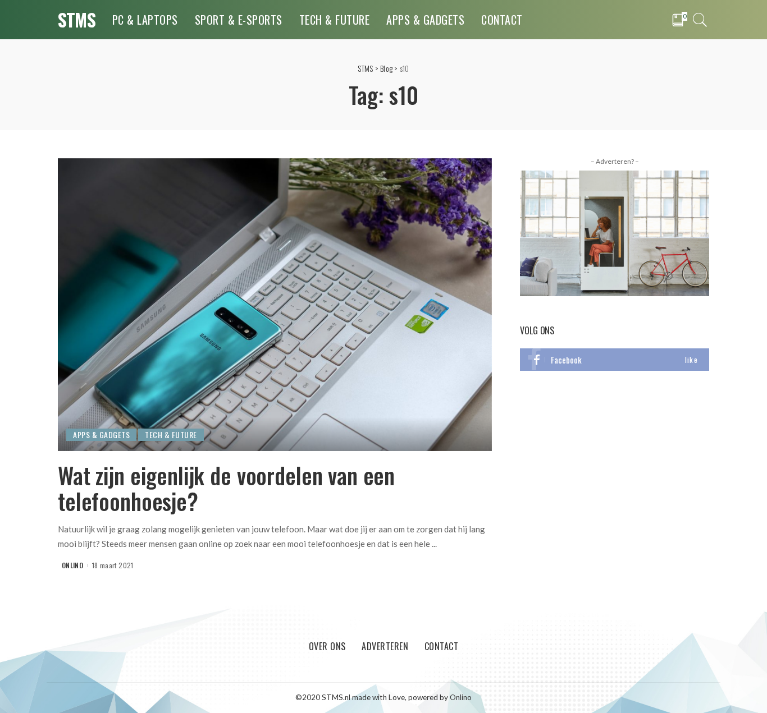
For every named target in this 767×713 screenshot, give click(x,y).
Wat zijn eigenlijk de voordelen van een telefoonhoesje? (226, 488)
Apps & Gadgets (101, 434)
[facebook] (614, 359)
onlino (72, 565)
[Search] (700, 19)
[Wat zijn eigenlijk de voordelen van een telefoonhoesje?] (275, 303)
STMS (76, 19)
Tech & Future (171, 434)
